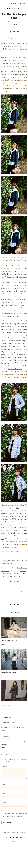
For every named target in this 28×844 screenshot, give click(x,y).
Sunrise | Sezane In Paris (8, 672)
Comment (5, 766)
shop (18, 8)
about (13, 8)
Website (4, 802)
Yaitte (17, 508)
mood (8, 8)
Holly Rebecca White (7, 722)
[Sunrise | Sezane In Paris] (14, 659)
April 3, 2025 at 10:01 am (7, 738)
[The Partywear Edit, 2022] (14, 627)
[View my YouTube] (17, 838)
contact (23, 8)
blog (4, 8)
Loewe (20, 576)
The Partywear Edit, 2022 (9, 640)
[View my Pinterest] (10, 838)
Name (4, 784)
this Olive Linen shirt (15, 369)
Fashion (14, 27)
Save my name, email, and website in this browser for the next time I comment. (14, 815)
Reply (3, 730)
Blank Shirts (5, 736)
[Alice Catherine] (14, 3)
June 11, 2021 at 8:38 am (6, 724)
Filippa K (23, 571)
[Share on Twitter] (14, 32)
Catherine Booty (6, 563)
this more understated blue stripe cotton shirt (14, 536)
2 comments (14, 24)
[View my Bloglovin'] (21, 838)
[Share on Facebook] (18, 32)
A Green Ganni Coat (7, 704)
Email (4, 793)
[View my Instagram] (7, 838)
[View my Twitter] (14, 838)
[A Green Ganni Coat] (14, 690)
